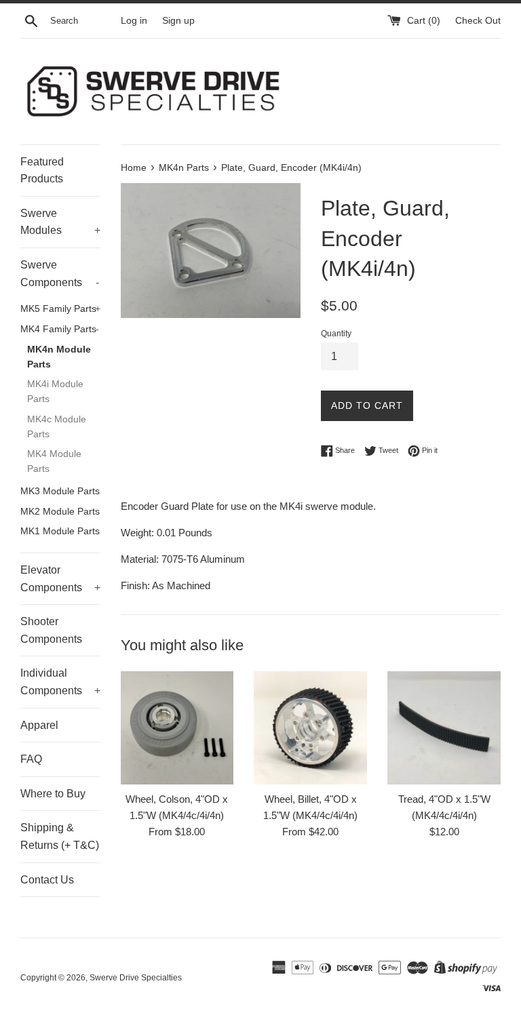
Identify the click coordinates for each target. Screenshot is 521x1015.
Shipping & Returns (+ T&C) (59, 836)
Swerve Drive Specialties (136, 977)
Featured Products (42, 170)
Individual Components (60, 681)
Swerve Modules (60, 222)
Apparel (39, 725)
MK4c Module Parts (56, 426)
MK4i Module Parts (55, 391)
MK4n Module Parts (59, 357)
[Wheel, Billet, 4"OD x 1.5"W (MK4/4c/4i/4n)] (310, 727)
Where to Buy (52, 793)
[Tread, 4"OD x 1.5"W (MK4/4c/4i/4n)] (444, 727)
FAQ (31, 759)
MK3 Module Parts (60, 491)
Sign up (178, 21)
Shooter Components (51, 630)
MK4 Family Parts (59, 329)
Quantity (336, 333)
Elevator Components (60, 578)
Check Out (478, 21)
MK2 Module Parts (60, 511)
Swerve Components (59, 273)
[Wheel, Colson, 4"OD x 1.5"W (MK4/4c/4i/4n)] (177, 727)
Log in (134, 21)
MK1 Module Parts (60, 531)
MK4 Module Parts (54, 461)
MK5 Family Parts (60, 309)
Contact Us (47, 879)
